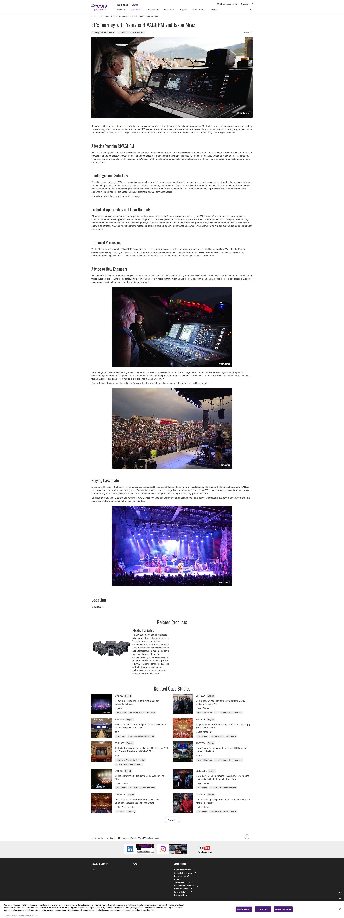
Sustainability (179, 895)
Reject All (263, 909)
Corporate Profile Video (183, 873)
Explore (214, 9)
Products (121, 9)
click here (102, 910)
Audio (135, 4)
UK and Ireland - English (229, 4)
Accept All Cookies (283, 909)
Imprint (8, 915)
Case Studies (152, 9)
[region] (172, 909)
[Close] (340, 909)
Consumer (245, 4)
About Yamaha (180, 863)
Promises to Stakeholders (184, 885)
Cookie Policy (31, 915)
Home (93, 16)
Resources (169, 9)
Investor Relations (181, 892)
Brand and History (181, 888)
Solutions (135, 9)
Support (183, 9)
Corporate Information (182, 869)
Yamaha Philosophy (182, 882)
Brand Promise (180, 876)
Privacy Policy (18, 915)
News (135, 863)
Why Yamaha (198, 9)
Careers (177, 879)
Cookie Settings (244, 909)
